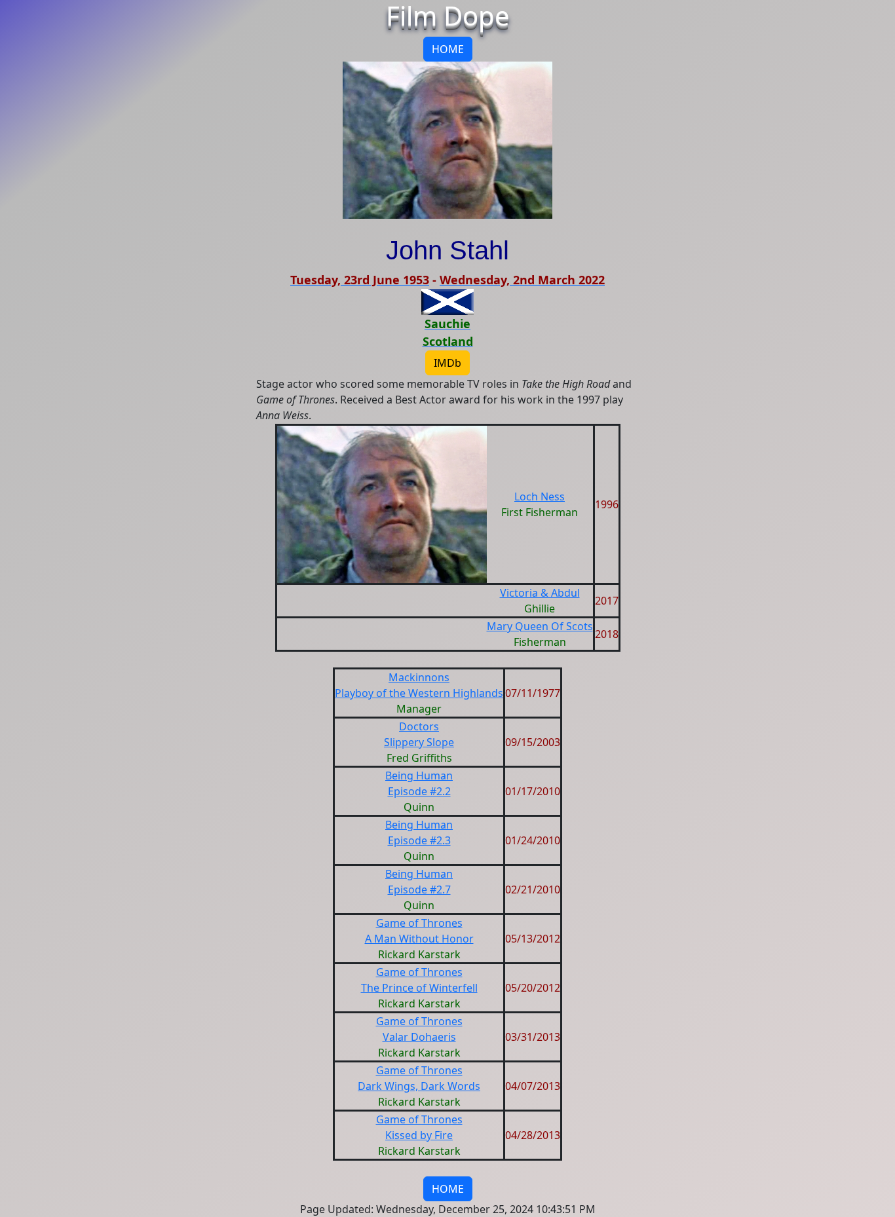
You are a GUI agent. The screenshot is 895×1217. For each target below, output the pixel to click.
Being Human (419, 775)
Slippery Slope (419, 742)
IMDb (447, 363)
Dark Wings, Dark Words (419, 1086)
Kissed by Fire (419, 1135)
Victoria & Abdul (540, 593)
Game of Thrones (419, 923)
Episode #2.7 (419, 889)
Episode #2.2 (419, 791)
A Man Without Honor (419, 938)
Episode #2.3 (419, 840)
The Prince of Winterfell (419, 988)
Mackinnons (419, 677)
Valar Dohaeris (419, 1037)
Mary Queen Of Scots (540, 626)
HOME (448, 49)
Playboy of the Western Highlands (419, 693)
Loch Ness (539, 496)
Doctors (419, 726)
